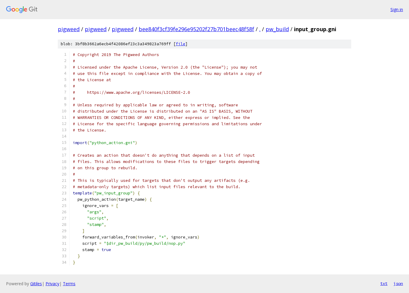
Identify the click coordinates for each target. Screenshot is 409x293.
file (180, 43)
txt (383, 283)
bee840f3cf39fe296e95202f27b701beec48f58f (196, 29)
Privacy (52, 283)
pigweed (69, 29)
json (398, 283)
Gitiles (36, 283)
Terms (69, 283)
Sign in (396, 9)
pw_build (277, 29)
